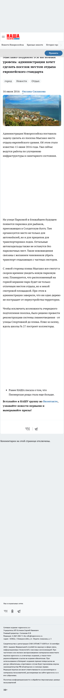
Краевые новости (35, 44)
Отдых (35, 81)
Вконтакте (50, 401)
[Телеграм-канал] (19, 611)
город (8, 81)
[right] (61, 45)
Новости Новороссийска (12, 44)
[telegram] (37, 429)
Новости (21, 81)
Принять (53, 53)
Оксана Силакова (34, 91)
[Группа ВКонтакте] (5, 611)
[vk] (28, 429)
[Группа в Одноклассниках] (12, 611)
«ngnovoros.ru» (24, 627)
